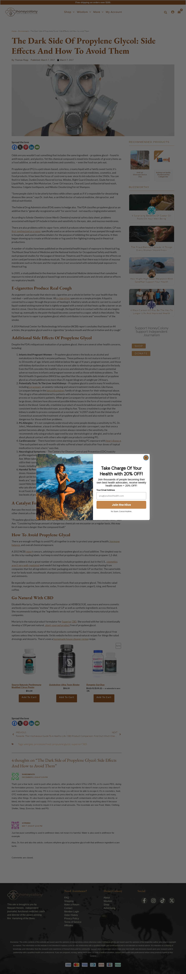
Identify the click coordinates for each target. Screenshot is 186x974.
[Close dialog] (146, 457)
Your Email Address (105, 490)
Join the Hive (121, 505)
